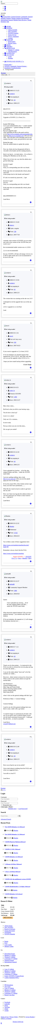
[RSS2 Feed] (6, 1018)
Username (4, 797)
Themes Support (16, 18)
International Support (7, 20)
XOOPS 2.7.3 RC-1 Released (12, 849)
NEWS (8, 45)
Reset (10, 807)
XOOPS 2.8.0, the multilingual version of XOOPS (18, 879)
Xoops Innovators (9, 931)
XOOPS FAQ (10, 53)
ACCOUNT (10, 55)
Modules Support (6, 18)
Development (25, 18)
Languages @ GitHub (10, 958)
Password (3, 801)
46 (14, 100)
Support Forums (9, 960)
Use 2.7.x (14, 558)
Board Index (11, 41)
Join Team (7, 986)
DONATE (28, 556)
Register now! (12, 808)
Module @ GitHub (13, 50)
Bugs (29, 558)
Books (6, 941)
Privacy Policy (14, 1017)
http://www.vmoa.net (9, 479)
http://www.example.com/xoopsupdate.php (19, 134)
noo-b (11, 336)
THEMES (9, 46)
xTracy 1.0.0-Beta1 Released (12, 871)
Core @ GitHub (9, 969)
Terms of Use (5, 1017)
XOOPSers (7, 932)
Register (10, 58)
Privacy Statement (13, 36)
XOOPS (8, 28)
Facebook (7, 1002)
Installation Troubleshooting (12, 68)
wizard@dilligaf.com (9, 724)
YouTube (7, 1007)
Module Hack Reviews (20, 20)
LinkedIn (7, 1004)
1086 (15, 590)
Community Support (27, 16)
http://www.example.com (16, 136)
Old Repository (12, 51)
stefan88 (12, 584)
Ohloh (6, 1009)
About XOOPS (12, 30)
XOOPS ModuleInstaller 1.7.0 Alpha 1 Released (17, 886)
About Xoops (8, 926)
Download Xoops (9, 953)
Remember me (7, 805)
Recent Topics (12, 43)
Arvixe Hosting (29, 1017)
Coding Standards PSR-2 (11, 977)
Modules (24, 558)
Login (10, 56)
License (10, 38)
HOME (8, 26)
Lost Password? (23, 808)
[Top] (30, 202)
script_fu (12, 390)
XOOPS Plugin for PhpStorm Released (15, 842)
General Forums (15, 16)
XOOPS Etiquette (9, 934)
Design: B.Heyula (18, 1021)
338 (15, 231)
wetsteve (12, 93)
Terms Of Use (12, 35)
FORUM (9, 40)
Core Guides (8, 945)
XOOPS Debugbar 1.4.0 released (13, 894)
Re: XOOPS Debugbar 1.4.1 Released (15, 827)
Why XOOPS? (12, 31)
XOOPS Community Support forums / (15, 66)
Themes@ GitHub (9, 957)
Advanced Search (6, 819)
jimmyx (12, 225)
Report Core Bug (9, 995)
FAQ (5, 943)
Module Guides (8, 946)
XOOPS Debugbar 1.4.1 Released (14, 856)
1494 (15, 397)
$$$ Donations (8, 985)
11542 (16, 533)
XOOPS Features (13, 33)
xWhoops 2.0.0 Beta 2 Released (13, 864)
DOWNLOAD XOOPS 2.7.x (15, 61)
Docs (19, 558)
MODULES (10, 48)
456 (15, 342)
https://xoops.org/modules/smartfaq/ (13, 553)
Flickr (6, 1005)
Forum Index (7, 16)
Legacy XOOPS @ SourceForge (14, 976)
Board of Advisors (9, 929)
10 (31, 736)
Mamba (12, 526)
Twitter (6, 1010)
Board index (8, 64)
